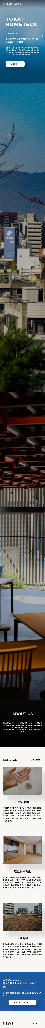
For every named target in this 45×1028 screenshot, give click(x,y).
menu (40, 4)
